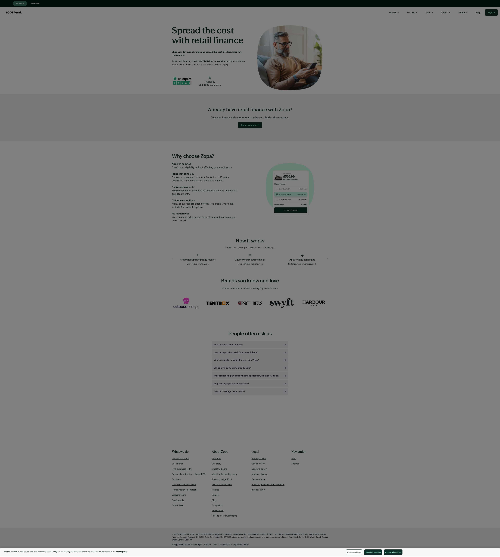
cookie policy (121, 551)
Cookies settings (354, 552)
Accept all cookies (393, 552)
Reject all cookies (373, 552)
